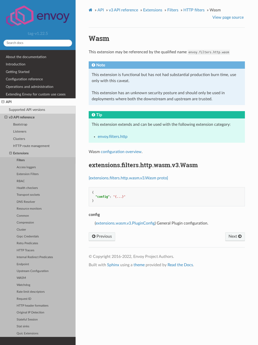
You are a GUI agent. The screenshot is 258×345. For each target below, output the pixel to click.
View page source (228, 17)
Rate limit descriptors (31, 291)
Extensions (21, 153)
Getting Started (17, 72)
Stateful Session (27, 319)
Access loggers (26, 167)
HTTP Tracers (25, 250)
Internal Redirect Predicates (35, 257)
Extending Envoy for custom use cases (36, 94)
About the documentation (26, 57)
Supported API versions (27, 110)
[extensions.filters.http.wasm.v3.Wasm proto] (128, 178)
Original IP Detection (30, 312)
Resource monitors (29, 208)
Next (233, 236)
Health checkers (27, 188)
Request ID (24, 299)
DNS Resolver (26, 202)
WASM (21, 278)
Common (23, 215)
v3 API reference (22, 117)
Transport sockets (28, 194)
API (9, 102)
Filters (21, 160)
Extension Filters (28, 174)
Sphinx (113, 265)
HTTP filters (194, 10)
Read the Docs (180, 265)
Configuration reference (24, 79)
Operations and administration (29, 87)
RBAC (21, 181)
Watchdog (23, 285)
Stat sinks (23, 326)
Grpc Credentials (28, 236)
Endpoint (23, 264)
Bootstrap (20, 124)
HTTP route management (31, 146)
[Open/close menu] (3, 102)
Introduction (15, 64)
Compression (25, 222)
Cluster (21, 229)
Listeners (19, 131)
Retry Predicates (27, 243)
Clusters (19, 139)
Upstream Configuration (33, 271)
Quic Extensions (27, 333)
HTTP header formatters (32, 305)
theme (139, 265)
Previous (103, 236)
